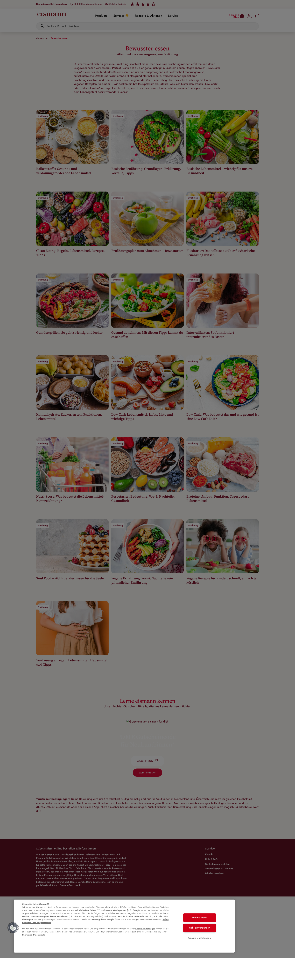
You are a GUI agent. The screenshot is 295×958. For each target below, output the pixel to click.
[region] (124, 926)
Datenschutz (39, 934)
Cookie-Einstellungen (145, 928)
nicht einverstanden (199, 927)
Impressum (27, 934)
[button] (13, 927)
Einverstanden (199, 917)
